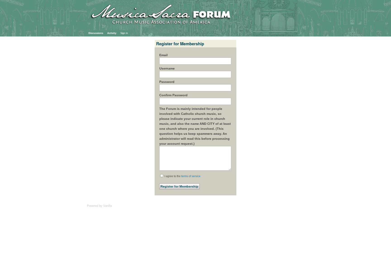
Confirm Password (173, 95)
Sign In (124, 33)
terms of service (190, 176)
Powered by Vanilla (99, 205)
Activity (111, 33)
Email (163, 55)
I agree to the (182, 176)
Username (167, 68)
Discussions (95, 33)
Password (166, 82)
